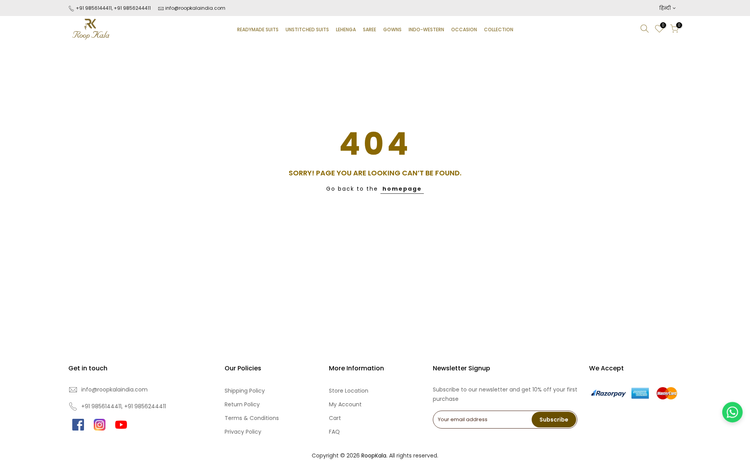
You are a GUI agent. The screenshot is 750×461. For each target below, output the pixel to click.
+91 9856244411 (132, 8)
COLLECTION (498, 29)
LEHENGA (346, 29)
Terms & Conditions (252, 418)
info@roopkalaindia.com (195, 8)
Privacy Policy (243, 432)
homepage (402, 189)
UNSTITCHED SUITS (307, 29)
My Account (345, 404)
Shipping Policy (245, 391)
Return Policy (242, 404)
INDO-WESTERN (426, 29)
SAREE (369, 29)
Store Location (348, 391)
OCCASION (464, 29)
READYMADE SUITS (258, 29)
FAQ (334, 432)
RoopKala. (374, 455)
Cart (335, 418)
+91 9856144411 (93, 8)
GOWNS (392, 29)
